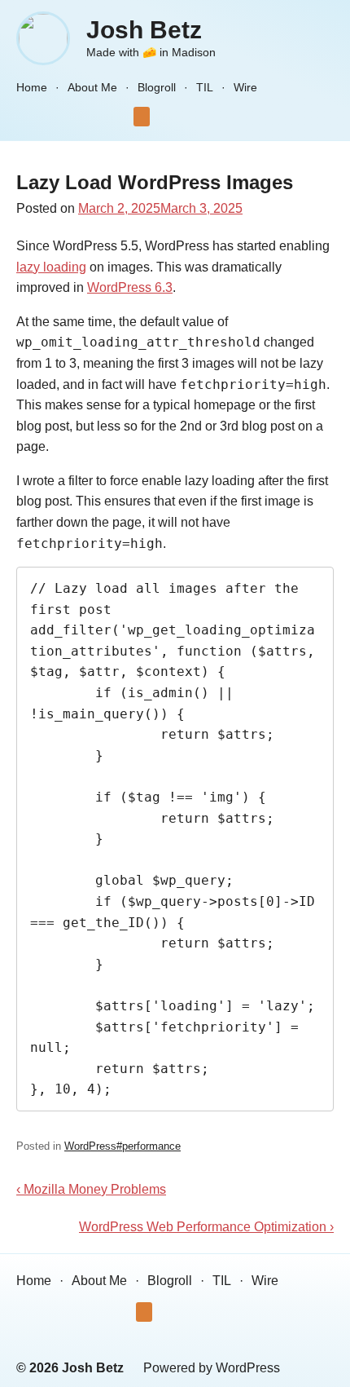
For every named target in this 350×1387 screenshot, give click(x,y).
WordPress (90, 1146)
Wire (245, 87)
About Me (92, 87)
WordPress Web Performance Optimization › (206, 1227)
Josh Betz (144, 29)
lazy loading (51, 267)
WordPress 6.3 (130, 287)
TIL (204, 87)
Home (31, 87)
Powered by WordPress (211, 1368)
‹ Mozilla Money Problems (91, 1189)
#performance (148, 1146)
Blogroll (157, 87)
